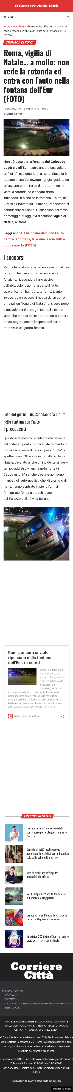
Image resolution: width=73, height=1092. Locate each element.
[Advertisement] (36, 372)
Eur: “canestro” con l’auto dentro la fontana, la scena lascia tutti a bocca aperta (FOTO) (34, 239)
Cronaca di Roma (19, 42)
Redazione (10, 995)
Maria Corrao (14, 113)
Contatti (10, 999)
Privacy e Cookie (13, 991)
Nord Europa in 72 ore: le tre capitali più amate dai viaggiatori (46, 896)
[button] (68, 17)
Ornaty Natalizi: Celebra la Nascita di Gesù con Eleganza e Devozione (47, 917)
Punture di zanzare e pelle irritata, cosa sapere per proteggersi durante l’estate (47, 832)
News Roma (19, 26)
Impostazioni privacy (62, 1089)
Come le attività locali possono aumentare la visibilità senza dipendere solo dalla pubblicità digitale (48, 853)
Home (7, 26)
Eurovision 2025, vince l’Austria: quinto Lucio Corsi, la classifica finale (48, 938)
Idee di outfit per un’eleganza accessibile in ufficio (42, 875)
